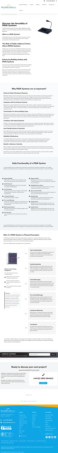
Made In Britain (22, 431)
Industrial (33, 419)
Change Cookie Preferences (50, 428)
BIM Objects (21, 425)
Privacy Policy (47, 426)
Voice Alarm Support (23, 417)
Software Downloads (23, 421)
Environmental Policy (22, 440)
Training (20, 427)
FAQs (20, 429)
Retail (33, 423)
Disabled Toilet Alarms (23, 423)
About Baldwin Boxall (49, 415)
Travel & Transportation (36, 427)
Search (53, 354)
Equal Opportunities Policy (40, 440)
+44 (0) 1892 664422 (50, 0)
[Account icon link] (44, 0)
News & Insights (48, 417)
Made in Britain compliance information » (29, 401)
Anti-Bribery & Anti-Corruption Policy (7, 442)
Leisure (33, 421)
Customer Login (23, 436)
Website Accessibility (49, 430)
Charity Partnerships (49, 420)
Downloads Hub (22, 415)
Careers (46, 422)
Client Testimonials (48, 418)
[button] (56, 1)
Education (34, 417)
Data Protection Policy (5, 440)
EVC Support (21, 419)
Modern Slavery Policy (14, 440)
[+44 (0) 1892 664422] (43, 374)
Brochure (20, 433)
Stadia (33, 425)
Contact (46, 424)
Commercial (34, 415)
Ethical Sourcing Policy (31, 440)
